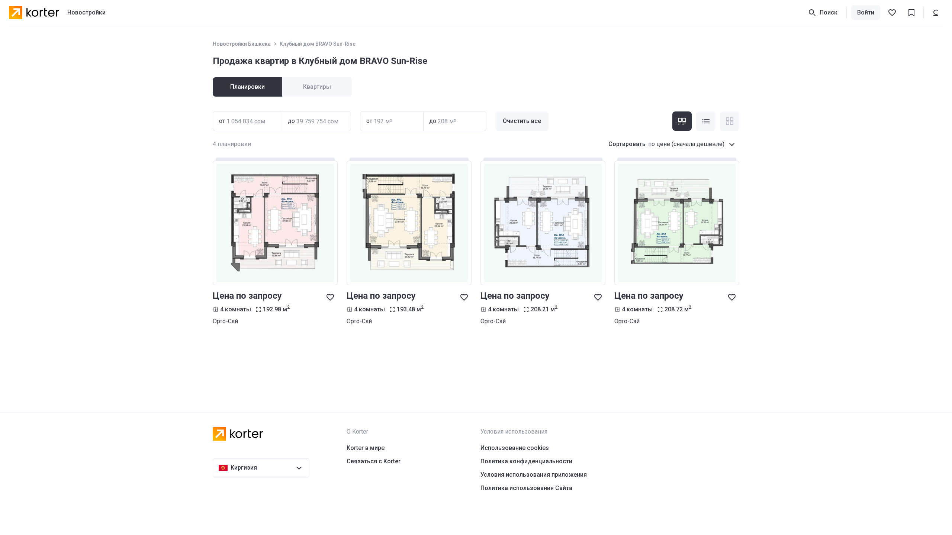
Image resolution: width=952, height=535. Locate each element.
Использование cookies (514, 447)
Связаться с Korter (374, 461)
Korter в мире (366, 447)
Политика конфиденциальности (526, 461)
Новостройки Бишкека (242, 44)
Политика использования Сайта (526, 488)
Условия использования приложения (533, 474)
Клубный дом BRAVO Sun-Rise (318, 44)
